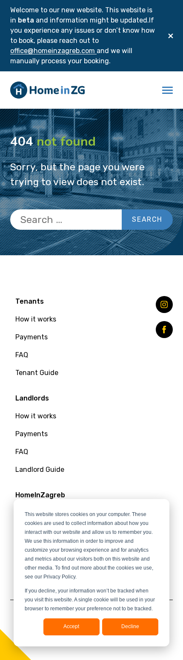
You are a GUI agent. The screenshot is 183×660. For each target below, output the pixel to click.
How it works (35, 319)
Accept (71, 626)
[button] (167, 90)
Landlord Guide (39, 469)
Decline (130, 626)
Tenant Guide (36, 373)
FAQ (21, 355)
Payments (31, 337)
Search (147, 219)
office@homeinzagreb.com (53, 51)
